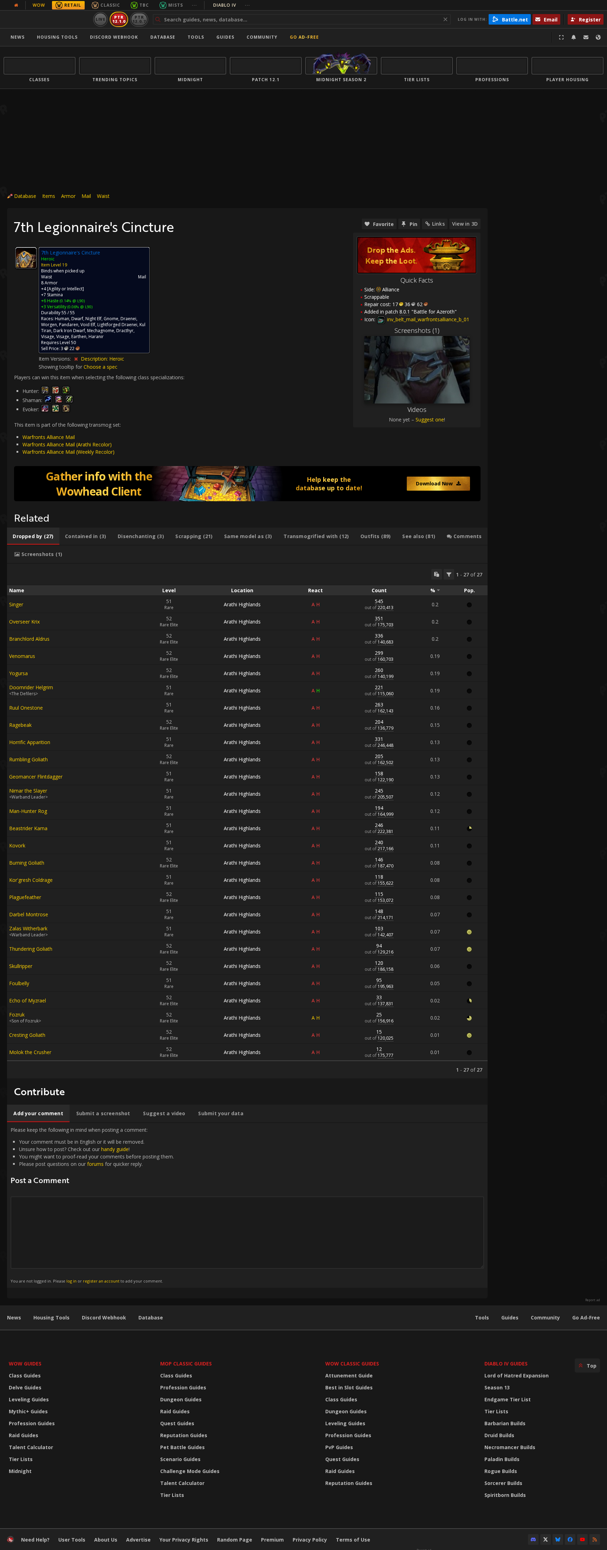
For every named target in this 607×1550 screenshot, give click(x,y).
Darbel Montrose (28, 914)
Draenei (128, 319)
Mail (86, 196)
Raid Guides (23, 1435)
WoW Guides (25, 1363)
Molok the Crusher (30, 1052)
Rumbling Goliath (28, 759)
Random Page (234, 1539)
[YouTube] (582, 1539)
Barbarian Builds (505, 1423)
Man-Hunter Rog (28, 811)
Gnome (111, 319)
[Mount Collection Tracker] (247, 483)
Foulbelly (19, 983)
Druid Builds (499, 1435)
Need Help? (35, 1539)
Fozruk (17, 1014)
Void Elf (87, 325)
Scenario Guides (180, 1459)
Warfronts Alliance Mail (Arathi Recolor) (67, 444)
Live (101, 19)
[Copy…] (436, 574)
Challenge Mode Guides (190, 1471)
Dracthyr (124, 331)
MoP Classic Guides (186, 1363)
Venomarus (22, 656)
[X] (545, 1539)
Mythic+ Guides (28, 1411)
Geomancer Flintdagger (36, 776)
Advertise (138, 1539)
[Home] (47, 19)
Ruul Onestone (26, 707)
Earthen (78, 337)
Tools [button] (196, 37)
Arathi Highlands (242, 604)
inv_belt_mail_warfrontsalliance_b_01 (427, 319)
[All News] (16, 5)
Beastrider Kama (28, 828)
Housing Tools (51, 1317)
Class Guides (25, 1375)
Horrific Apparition (29, 742)
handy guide (115, 1149)
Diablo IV (231, 5)
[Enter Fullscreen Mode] (561, 37)
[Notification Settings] (573, 37)
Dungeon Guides (181, 1399)
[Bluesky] (558, 1539)
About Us (105, 1539)
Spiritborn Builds (505, 1495)
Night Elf (93, 319)
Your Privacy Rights (183, 1539)
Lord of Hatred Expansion (516, 1375)
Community (262, 37)
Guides (225, 37)
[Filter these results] (449, 574)
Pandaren (68, 325)
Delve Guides (25, 1387)
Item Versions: (55, 358)
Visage (47, 337)
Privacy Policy (310, 1539)
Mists (175, 5)
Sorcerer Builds (503, 1483)
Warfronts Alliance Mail (48, 437)
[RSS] (594, 1539)
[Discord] (533, 1539)
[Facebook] (570, 1539)
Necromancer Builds (509, 1447)
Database (162, 37)
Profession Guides (32, 1423)
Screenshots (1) (416, 330)
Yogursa (18, 673)
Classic (110, 5)
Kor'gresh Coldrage (31, 880)
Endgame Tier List (507, 1399)
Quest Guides (177, 1423)
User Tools (71, 1539)
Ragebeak (20, 725)
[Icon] (26, 258)
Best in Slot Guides (349, 1387)
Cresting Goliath (27, 1035)
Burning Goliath (26, 862)
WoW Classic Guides (352, 1363)
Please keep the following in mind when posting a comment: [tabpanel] (92, 1205)
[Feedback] (586, 37)
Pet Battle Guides (182, 1447)
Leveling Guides (29, 1399)
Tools (482, 1317)
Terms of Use (353, 1539)
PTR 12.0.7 (138, 19)
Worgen (49, 325)
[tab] (33, 536)
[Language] (598, 37)
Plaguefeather (25, 897)
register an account (101, 1281)
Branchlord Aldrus (29, 638)
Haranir (96, 337)
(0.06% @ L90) (79, 306)
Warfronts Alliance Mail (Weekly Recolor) (68, 451)
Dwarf (77, 319)
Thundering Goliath (30, 948)
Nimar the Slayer (28, 790)
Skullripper (20, 966)
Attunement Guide (349, 1375)
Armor (68, 196)
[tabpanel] (247, 821)
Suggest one (430, 419)
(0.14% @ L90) (72, 300)
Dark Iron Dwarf (69, 331)
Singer (16, 604)
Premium (272, 1539)
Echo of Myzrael (27, 1000)
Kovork (17, 845)
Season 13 (497, 1387)
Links (438, 223)
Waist (103, 196)
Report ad (592, 1300)
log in (71, 1281)
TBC (144, 5)
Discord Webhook (114, 37)
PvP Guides (339, 1447)
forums (95, 1164)
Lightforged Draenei (117, 325)
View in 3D (465, 223)
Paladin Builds (502, 1459)
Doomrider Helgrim (31, 687)
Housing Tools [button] (57, 37)
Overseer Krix (24, 621)
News (18, 37)
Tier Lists (21, 1459)
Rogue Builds (500, 1471)
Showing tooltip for (61, 366)
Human (62, 319)
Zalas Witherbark (28, 928)
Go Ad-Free (304, 37)
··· (194, 5)
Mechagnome (100, 331)
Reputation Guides (183, 1435)
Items (48, 196)
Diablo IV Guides (506, 1363)
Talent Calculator (31, 1447)
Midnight (20, 1471)
